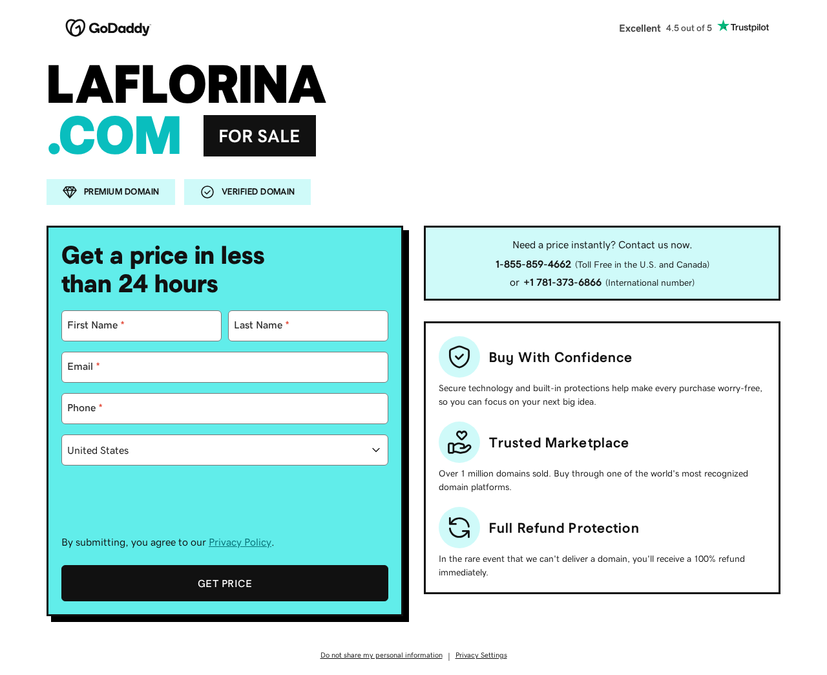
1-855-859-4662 (533, 264)
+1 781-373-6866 (562, 282)
